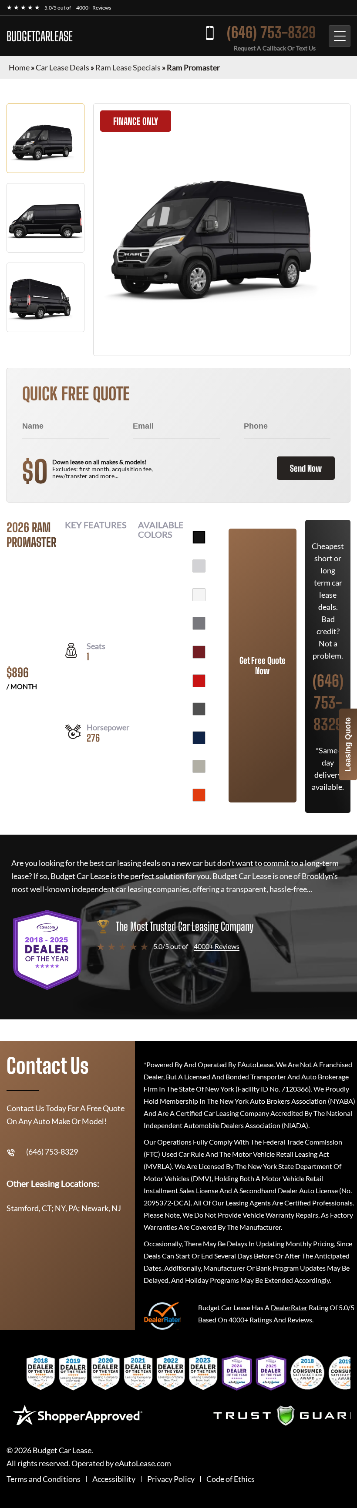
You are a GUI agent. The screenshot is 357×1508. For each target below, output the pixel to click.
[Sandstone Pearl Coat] (199, 766)
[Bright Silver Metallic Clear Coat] (199, 566)
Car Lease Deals (62, 67)
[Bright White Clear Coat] (199, 595)
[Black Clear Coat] (199, 537)
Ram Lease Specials (128, 67)
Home (19, 67)
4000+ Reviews (93, 7)
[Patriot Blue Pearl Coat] (199, 738)
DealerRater (289, 1307)
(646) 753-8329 (271, 32)
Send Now (306, 468)
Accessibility (113, 1479)
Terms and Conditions (44, 1479)
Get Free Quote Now (262, 665)
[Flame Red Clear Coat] (199, 681)
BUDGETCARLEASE (40, 36)
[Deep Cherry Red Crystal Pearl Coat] (199, 652)
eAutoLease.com (143, 1463)
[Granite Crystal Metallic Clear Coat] (199, 709)
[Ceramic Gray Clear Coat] (199, 623)
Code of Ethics (230, 1479)
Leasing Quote (348, 744)
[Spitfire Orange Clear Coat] (199, 795)
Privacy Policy (171, 1479)
